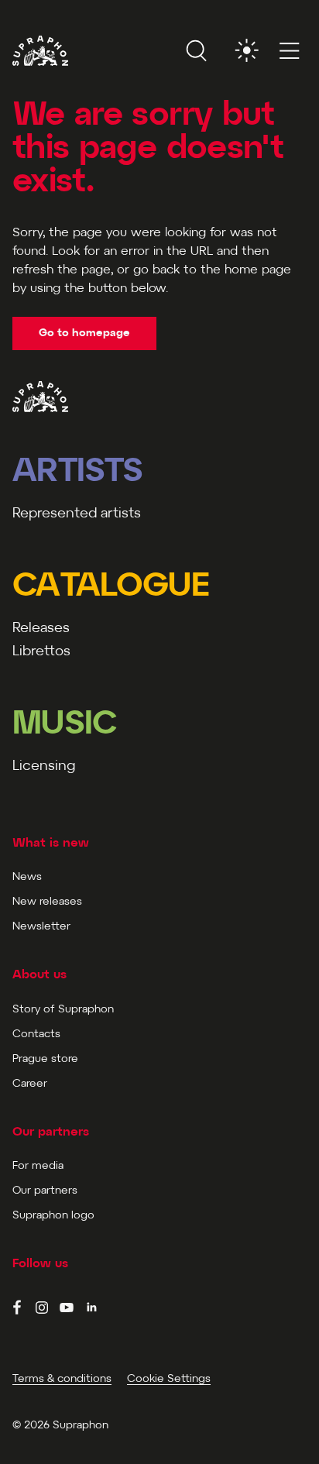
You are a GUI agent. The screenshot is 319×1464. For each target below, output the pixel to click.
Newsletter (41, 927)
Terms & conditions (61, 1379)
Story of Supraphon (63, 1010)
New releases (47, 902)
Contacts (36, 1034)
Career (29, 1084)
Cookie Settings (169, 1379)
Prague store (45, 1059)
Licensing (43, 766)
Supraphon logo (53, 1216)
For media (37, 1166)
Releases (41, 628)
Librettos (41, 651)
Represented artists (76, 514)
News (27, 877)
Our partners (44, 1191)
